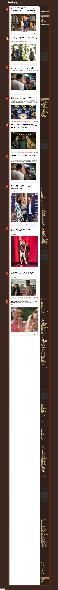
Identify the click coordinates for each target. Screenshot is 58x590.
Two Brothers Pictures (44, 542)
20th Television (43, 103)
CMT (42, 204)
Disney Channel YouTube (44, 242)
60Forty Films (43, 105)
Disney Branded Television (44, 239)
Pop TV (42, 442)
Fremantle (42, 296)
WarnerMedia (43, 564)
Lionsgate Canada (43, 361)
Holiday (42, 332)
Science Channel (43, 461)
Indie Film (42, 339)
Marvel (42, 370)
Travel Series (43, 528)
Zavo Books (12, 2)
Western (42, 568)
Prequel (42, 443)
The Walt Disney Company (44, 520)
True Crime (42, 531)
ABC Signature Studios (44, 111)
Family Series (27, 33)
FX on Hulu (42, 304)
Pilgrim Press (43, 433)
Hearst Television (43, 324)
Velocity (42, 552)
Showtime (42, 470)
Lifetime (42, 359)
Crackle (42, 216)
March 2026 (42, 30)
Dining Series (43, 234)
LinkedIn (42, 580)
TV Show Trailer (43, 539)
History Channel (43, 330)
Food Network (29, 224)
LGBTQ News (43, 353)
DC (16, 297)
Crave (20, 33)
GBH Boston (42, 310)
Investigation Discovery (44, 340)
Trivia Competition (43, 530)
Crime (42, 220)
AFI (41, 121)
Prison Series (43, 445)
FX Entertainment (43, 302)
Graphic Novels (43, 312)
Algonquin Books (43, 122)
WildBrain (42, 569)
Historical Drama (43, 328)
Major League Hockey (44, 367)
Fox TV (42, 292)
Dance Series (43, 224)
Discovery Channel (43, 236)
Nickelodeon (42, 410)
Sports (22, 94)
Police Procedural (43, 440)
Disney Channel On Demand (44, 241)
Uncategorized (16, 34)
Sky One (42, 480)
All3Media (42, 123)
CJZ (41, 203)
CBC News (42, 184)
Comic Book (42, 210)
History (42, 329)
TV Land (42, 535)
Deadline (42, 230)
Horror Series (28, 334)
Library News (42, 358)
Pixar (42, 435)
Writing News (43, 573)
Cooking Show (26, 224)
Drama (22, 33)
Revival (42, 454)
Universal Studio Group (44, 545)
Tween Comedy (43, 541)
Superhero (27, 297)
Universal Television (43, 548)
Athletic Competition (15, 94)
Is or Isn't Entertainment (44, 341)
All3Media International (44, 124)
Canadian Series (18, 33)
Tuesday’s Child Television (16, 335)
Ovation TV (42, 419)
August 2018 (42, 89)
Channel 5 (42, 193)
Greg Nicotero (43, 316)
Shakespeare (43, 468)
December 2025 (43, 33)
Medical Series (43, 372)
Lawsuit (42, 350)
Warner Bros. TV (43, 563)
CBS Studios (42, 190)
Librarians (42, 357)
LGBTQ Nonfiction (43, 354)
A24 (41, 108)
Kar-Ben (42, 346)
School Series (43, 460)
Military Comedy (43, 377)
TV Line (42, 536)
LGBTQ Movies (43, 352)
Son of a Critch (31, 129)
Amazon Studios (43, 128)
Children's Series (19, 152)
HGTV (42, 326)
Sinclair (42, 475)
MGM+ (42, 376)
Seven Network (43, 467)
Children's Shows (43, 196)
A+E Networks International (44, 107)
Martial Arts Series (43, 369)
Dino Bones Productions (44, 235)
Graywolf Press (43, 313)
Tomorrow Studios (43, 526)
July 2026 (42, 27)
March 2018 (42, 94)
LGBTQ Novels (43, 355)
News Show (42, 407)
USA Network (43, 551)
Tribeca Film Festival (43, 529)
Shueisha (42, 474)
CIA (41, 201)
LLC (41, 363)
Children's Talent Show (44, 197)
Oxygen (42, 421)
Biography (42, 19)
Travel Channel (43, 527)
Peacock (42, 432)
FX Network (42, 303)
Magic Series (43, 366)
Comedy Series (16, 121)
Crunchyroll (42, 223)
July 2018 (42, 90)
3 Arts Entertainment (43, 104)
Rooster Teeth (43, 457)
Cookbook (42, 212)
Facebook (42, 579)
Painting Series (43, 422)
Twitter (42, 581)
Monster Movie (43, 381)
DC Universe (18, 297)
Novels (42, 414)
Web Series (42, 565)
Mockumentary (43, 380)
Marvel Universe (43, 371)
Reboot (42, 450)
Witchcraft (42, 570)
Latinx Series (43, 349)
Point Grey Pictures (43, 439)
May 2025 (42, 40)
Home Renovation (43, 333)
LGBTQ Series (43, 356)
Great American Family (44, 314)
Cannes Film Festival (44, 180)
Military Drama (43, 378)
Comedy (14, 121)
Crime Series (42, 221)
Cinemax (42, 202)
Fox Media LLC (43, 288)
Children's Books (43, 194)
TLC (41, 524)
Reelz (42, 451)
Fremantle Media (30, 33)
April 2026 (42, 29)
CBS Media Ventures (43, 188)
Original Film (42, 418)
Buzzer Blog (42, 177)
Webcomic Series (43, 566)
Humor (42, 337)
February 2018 (43, 95)
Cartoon (42, 182)
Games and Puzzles (43, 308)
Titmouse (42, 523)
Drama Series (24, 33)
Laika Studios (43, 348)
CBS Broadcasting (43, 186)
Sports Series (24, 94)
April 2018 (42, 93)
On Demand (42, 416)
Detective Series (43, 233)
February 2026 (43, 31)
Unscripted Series (43, 549)
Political (42, 441)
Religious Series (43, 453)
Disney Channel (43, 240)
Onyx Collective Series (44, 417)
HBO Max (42, 322)
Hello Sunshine (43, 325)
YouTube (42, 575)
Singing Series (43, 477)
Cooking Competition (23, 224)
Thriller (42, 522)
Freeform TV (42, 295)
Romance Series (43, 456)
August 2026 (42, 26)
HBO (42, 321)
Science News (43, 463)
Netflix (42, 406)
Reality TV (31, 334)
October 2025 (43, 35)
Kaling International (43, 345)
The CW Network (12, 34)
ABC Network (43, 109)
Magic (25, 121)
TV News (42, 537)
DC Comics (42, 227)
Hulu (41, 336)
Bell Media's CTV (14, 33)
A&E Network (43, 106)
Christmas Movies (43, 199)
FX (41, 301)
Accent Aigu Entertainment (44, 112)
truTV (42, 532)
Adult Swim (42, 119)
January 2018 (43, 96)
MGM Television (43, 375)
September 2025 (43, 36)
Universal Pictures (43, 544)
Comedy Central (43, 208)
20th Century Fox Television (44, 102)
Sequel (42, 466)
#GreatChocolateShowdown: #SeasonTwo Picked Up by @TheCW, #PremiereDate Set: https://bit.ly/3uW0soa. (23, 187)
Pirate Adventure (43, 434)
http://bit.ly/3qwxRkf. (13, 306)
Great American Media (44, 315)
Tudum (42, 533)
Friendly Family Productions (44, 298)
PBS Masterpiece (43, 431)
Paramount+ (42, 428)
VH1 (41, 553)
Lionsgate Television (43, 362)
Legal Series (42, 351)
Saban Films (42, 459)
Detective (42, 232)
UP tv (42, 550)
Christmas (42, 198)
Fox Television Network (44, 291)
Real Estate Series (43, 448)
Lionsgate (42, 360)
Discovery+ (42, 237)
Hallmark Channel (43, 317)
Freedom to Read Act (44, 293)
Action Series (14, 297)
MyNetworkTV (16, 269)
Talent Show (20, 269)
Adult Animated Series (44, 118)
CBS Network (43, 189)
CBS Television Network (44, 191)
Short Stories (43, 469)
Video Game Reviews (44, 555)
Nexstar (42, 409)
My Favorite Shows (43, 20)
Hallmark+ (42, 319)
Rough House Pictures (44, 458)
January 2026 (43, 32)
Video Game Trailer (43, 556)
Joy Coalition (42, 344)
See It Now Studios (43, 464)
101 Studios (42, 100)
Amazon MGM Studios (44, 126)
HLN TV (42, 331)
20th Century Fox (43, 101)
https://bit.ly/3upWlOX (13, 234)
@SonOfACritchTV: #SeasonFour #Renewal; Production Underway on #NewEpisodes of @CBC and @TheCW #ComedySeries (24, 126)
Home (42, 17)
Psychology (42, 446)
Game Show (23, 121)
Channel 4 (42, 192)
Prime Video (42, 444)
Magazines (42, 364)
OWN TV (42, 420)
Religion (42, 452)
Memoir (28, 152)
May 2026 (42, 28)
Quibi (42, 447)
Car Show (42, 181)
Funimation (42, 299)
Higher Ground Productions (44, 327)
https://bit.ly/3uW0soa (13, 191)
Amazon (42, 125)
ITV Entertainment (43, 342)
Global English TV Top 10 (44, 311)
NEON (42, 405)
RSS (49, 5)
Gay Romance (43, 309)
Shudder (42, 473)
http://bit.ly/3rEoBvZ (13, 277)
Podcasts (42, 437)
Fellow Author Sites (43, 21)
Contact (42, 22)
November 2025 (43, 34)
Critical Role (42, 222)
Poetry (42, 438)
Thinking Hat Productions (44, 521)
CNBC (42, 205)
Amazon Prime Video (44, 127)
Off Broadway (43, 415)
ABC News (42, 110)
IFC (41, 338)
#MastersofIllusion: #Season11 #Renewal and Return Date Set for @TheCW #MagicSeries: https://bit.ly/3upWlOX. (24, 229)
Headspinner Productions (44, 323)
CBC (17, 152)
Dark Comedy (43, 225)
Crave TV (42, 218)
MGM (42, 374)
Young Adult (42, 574)
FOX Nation (42, 289)
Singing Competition (43, 476)
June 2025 (42, 39)
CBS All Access (43, 185)
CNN (41, 206)
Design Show (43, 231)
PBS (41, 430)
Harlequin (42, 320)
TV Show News (26, 269)
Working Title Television (44, 572)
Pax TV (18, 269)
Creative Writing (43, 219)
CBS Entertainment (43, 187)
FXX (41, 306)
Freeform (42, 294)
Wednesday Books (43, 567)
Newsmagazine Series (44, 408)
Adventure (42, 120)
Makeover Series (43, 368)
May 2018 (42, 92)
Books (42, 18)
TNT (41, 525)
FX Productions (43, 305)
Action (42, 114)
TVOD (42, 540)
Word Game (42, 571)
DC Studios (42, 228)
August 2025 (42, 37)
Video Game (42, 554)
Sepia (42, 465)
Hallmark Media (43, 318)
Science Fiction (23, 297)
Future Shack (43, 300)
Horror (26, 334)
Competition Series (20, 121)
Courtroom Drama (43, 215)
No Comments (36, 33)
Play (41, 436)
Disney (42, 238)
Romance (42, 455)
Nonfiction (42, 413)
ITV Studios (42, 343)
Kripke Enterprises (43, 347)
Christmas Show (43, 200)
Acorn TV (42, 113)
